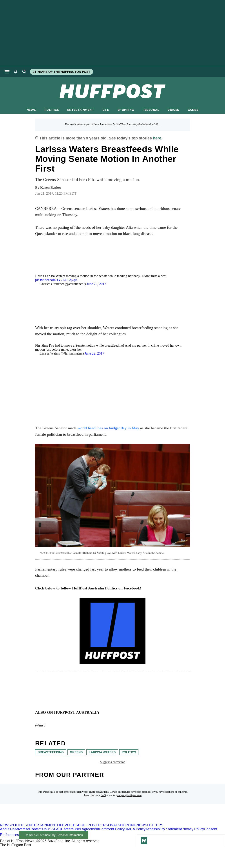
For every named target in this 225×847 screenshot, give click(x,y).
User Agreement (86, 829)
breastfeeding (51, 752)
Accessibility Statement (163, 829)
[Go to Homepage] (144, 840)
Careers (67, 829)
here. (157, 138)
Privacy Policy (193, 829)
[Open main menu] (7, 71)
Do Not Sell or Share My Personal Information (54, 835)
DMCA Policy (135, 829)
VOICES (173, 110)
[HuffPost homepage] (56, 821)
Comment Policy (112, 829)
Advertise (22, 829)
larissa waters (102, 752)
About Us (7, 829)
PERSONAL (151, 110)
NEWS (31, 110)
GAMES (193, 110)
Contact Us (38, 829)
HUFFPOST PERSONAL (98, 825)
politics (129, 752)
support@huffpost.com (129, 795)
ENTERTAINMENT (80, 110)
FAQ (103, 795)
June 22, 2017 (96, 284)
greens (76, 752)
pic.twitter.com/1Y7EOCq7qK (56, 280)
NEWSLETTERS (149, 825)
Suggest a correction (112, 762)
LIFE (105, 110)
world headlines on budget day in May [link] (108, 428)
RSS (50, 829)
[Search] (24, 72)
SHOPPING (126, 110)
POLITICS (51, 110)
